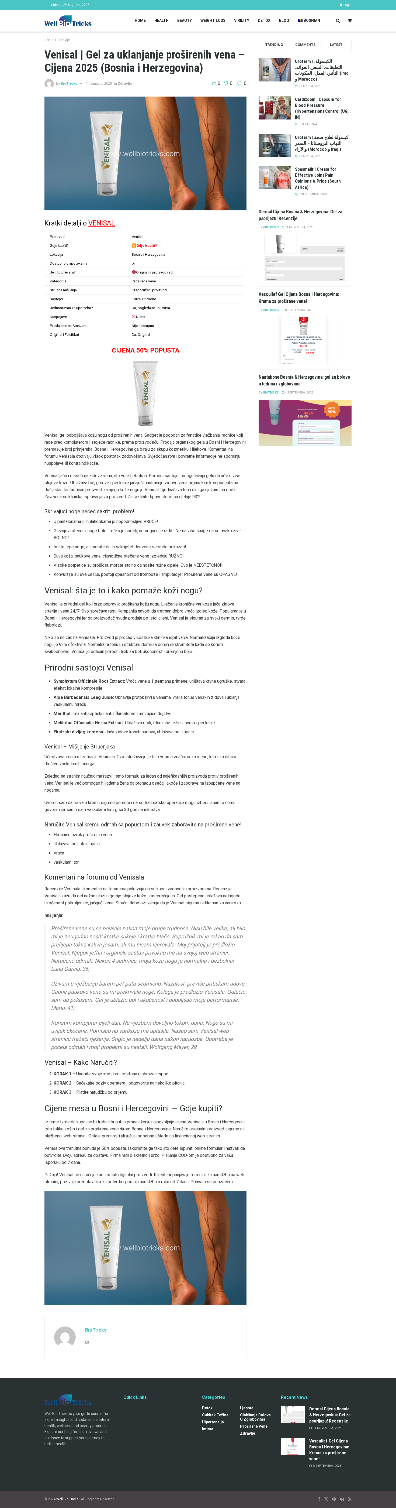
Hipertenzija (213, 1422)
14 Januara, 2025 (99, 83)
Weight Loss (212, 20)
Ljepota (246, 1408)
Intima (207, 1429)
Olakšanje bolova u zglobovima (255, 1417)
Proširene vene (254, 1426)
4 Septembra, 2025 (298, 392)
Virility (241, 20)
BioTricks (69, 83)
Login (347, 5)
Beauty (184, 20)
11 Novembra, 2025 (298, 227)
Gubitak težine (215, 1415)
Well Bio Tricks (67, 1499)
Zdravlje (64, 40)
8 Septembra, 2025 (298, 310)
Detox (264, 20)
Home (140, 20)
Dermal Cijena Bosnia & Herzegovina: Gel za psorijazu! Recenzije (329, 1415)
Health (161, 20)
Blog (284, 20)
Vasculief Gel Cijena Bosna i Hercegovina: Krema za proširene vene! (329, 1449)
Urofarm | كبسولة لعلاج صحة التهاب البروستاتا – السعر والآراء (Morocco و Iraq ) (321, 143)
